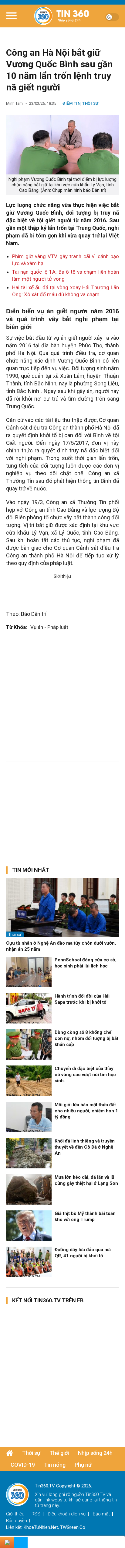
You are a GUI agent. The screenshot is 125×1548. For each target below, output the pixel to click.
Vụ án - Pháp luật (49, 627)
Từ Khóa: (16, 627)
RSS (36, 1514)
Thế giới (59, 1453)
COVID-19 (23, 1465)
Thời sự (90, 103)
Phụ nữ (83, 1465)
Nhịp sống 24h (95, 1453)
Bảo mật (101, 1514)
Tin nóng (55, 1465)
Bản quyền (16, 1520)
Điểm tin (71, 103)
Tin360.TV (95, 1494)
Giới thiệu (15, 1514)
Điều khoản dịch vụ (67, 1514)
